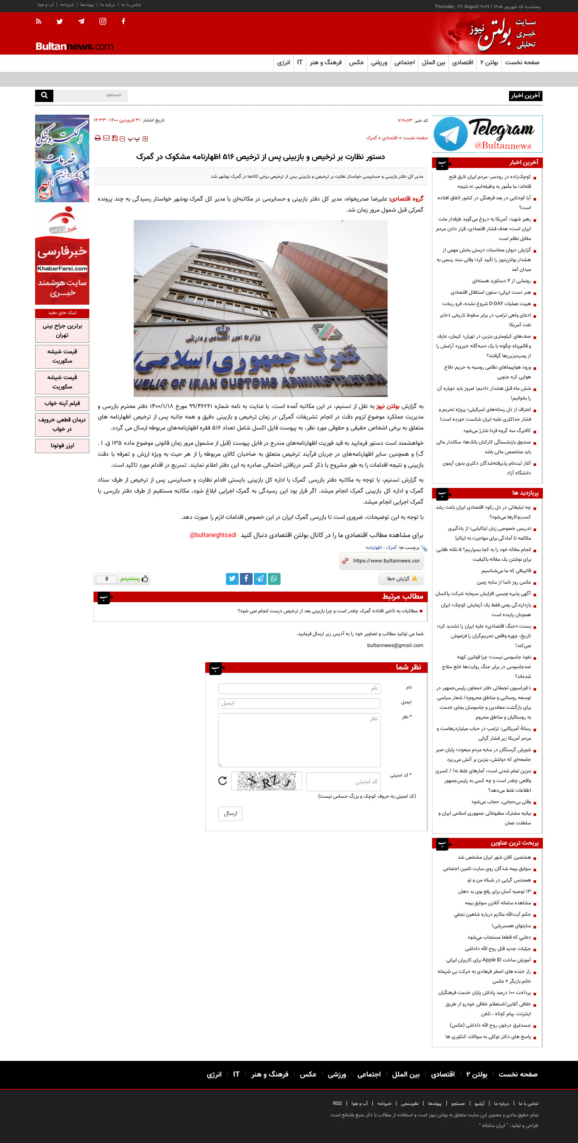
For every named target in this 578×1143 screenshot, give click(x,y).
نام (409, 687)
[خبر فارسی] (62, 254)
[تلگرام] (487, 134)
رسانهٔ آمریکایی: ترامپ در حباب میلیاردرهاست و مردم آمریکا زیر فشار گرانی (484, 733)
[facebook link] (246, 579)
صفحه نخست (522, 63)
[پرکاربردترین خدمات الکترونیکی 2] (62, 158)
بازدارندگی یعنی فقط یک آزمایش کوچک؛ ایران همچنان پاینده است (486, 610)
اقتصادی (390, 138)
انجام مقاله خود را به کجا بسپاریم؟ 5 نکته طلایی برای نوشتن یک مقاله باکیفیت (483, 554)
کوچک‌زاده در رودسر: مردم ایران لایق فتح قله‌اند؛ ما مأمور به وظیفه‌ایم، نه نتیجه (490, 181)
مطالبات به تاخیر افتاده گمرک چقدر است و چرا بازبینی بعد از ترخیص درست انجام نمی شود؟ (328, 611)
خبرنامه (67, 4)
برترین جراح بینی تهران (62, 331)
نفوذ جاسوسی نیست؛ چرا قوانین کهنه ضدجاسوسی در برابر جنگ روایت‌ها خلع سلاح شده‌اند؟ (486, 666)
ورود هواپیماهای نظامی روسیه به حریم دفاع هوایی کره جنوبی (487, 372)
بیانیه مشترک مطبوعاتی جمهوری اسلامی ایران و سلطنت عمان (484, 818)
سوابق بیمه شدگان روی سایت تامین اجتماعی (487, 869)
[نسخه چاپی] (97, 138)
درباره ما (107, 4)
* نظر (407, 717)
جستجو (458, 1103)
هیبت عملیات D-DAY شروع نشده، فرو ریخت (486, 304)
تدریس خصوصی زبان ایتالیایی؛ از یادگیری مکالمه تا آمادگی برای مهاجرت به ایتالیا (489, 533)
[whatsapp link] (274, 579)
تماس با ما (131, 4)
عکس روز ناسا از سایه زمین (504, 582)
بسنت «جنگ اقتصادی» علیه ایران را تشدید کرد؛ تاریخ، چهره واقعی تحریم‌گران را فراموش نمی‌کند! (484, 636)
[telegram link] (260, 579)
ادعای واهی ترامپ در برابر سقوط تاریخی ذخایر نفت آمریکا (485, 320)
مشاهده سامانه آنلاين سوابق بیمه (498, 903)
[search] (44, 96)
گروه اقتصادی (407, 199)
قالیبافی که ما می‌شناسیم (506, 571)
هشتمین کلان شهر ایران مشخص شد (494, 857)
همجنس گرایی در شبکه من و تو (499, 880)
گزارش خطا (398, 579)
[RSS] (41, 22)
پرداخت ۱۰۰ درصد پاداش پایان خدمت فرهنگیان (484, 993)
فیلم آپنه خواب (62, 403)
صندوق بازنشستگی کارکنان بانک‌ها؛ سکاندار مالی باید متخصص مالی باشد (483, 447)
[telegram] (81, 21)
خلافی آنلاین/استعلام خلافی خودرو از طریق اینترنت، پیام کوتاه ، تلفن (488, 1009)
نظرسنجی (409, 1103)
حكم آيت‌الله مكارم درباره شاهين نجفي (492, 914)
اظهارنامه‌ (374, 547)
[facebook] (123, 22)
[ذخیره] (115, 138)
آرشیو (479, 1103)
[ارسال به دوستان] (106, 138)
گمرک (371, 138)
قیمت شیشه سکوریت (62, 356)
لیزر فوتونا (62, 446)
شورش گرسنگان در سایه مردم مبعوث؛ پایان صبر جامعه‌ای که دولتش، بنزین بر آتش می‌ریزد (483, 754)
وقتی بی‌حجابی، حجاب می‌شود (501, 802)
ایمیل (406, 702)
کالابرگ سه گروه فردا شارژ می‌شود (497, 431)
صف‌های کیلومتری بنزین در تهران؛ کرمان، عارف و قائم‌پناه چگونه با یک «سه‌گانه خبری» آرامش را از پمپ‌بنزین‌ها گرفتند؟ (483, 346)
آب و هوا (46, 4)
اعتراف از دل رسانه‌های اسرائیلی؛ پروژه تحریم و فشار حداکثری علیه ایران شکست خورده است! (485, 414)
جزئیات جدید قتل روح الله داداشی (498, 949)
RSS (337, 1103)
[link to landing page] (500, 34)
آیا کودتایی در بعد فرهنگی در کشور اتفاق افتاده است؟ (484, 203)
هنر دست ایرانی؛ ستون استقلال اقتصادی (491, 292)
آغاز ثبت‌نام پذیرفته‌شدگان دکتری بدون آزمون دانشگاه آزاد (487, 468)
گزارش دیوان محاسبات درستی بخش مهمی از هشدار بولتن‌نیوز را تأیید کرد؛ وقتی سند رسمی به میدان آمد (484, 259)
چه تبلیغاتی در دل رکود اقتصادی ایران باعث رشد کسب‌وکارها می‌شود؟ (483, 512)
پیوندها (87, 4)
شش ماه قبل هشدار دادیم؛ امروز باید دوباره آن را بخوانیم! (484, 393)
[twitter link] (232, 579)
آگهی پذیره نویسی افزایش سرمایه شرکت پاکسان (483, 594)
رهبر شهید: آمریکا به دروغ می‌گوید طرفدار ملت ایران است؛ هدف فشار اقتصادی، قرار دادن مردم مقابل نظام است (483, 228)
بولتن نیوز (387, 406)
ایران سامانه (493, 1125)
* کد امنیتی (401, 775)
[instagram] (103, 22)
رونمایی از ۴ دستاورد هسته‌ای (501, 281)
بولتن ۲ (489, 63)
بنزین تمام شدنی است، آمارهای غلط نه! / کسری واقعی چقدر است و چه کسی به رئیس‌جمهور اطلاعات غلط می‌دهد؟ (483, 780)
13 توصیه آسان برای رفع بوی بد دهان (494, 891)
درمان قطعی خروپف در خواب (62, 425)
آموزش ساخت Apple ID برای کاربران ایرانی (488, 960)
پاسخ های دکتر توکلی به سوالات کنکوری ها (488, 1037)
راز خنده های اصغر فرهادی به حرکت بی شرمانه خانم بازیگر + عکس (484, 976)
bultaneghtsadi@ (213, 535)
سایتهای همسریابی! (511, 926)
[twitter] (60, 22)
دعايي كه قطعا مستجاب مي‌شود (499, 937)
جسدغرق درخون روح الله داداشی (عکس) (490, 1025)
